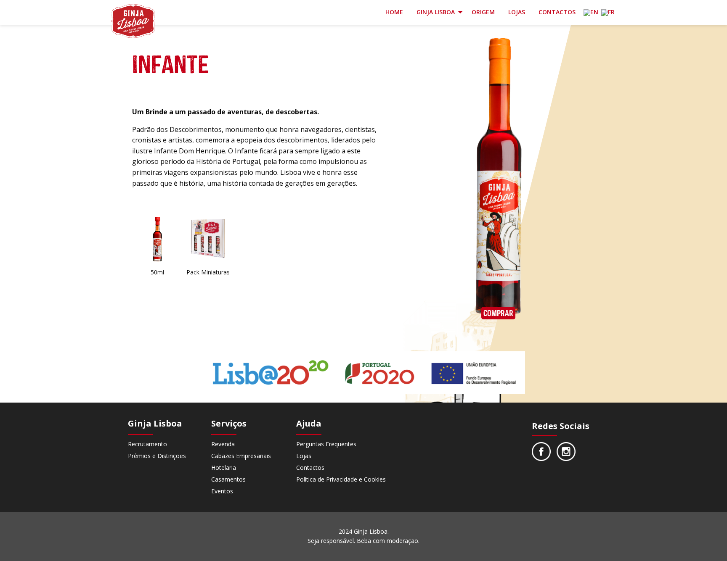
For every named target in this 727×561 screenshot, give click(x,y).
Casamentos (228, 479)
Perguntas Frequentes (326, 444)
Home (394, 12)
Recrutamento (147, 444)
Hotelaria (223, 467)
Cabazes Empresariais (241, 456)
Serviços (229, 423)
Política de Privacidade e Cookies (341, 479)
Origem (483, 12)
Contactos (557, 12)
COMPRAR (498, 312)
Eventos (222, 491)
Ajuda (308, 423)
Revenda (223, 444)
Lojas (516, 12)
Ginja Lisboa (436, 12)
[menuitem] (394, 13)
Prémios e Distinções (157, 456)
